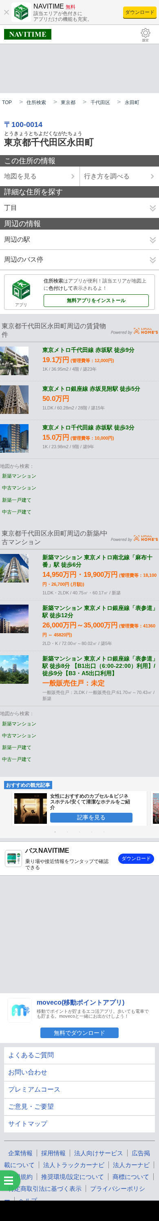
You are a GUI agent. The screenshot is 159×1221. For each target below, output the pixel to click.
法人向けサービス (98, 1153)
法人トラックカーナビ (73, 1164)
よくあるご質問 (31, 1055)
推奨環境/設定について (72, 1176)
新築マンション (19, 476)
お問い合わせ (27, 1072)
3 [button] (79, 832)
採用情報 (53, 1153)
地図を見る (20, 176)
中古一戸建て (16, 512)
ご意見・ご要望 (31, 1106)
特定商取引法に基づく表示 (45, 1188)
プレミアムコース (34, 1089)
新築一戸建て (16, 500)
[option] (79, 808)
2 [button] (67, 832)
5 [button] (104, 832)
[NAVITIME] (27, 34)
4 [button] (92, 832)
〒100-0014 (23, 124)
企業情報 (20, 1153)
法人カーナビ (131, 1164)
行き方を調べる (107, 176)
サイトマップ (27, 1123)
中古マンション (19, 488)
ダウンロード (140, 12)
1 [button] (55, 832)
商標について (131, 1176)
